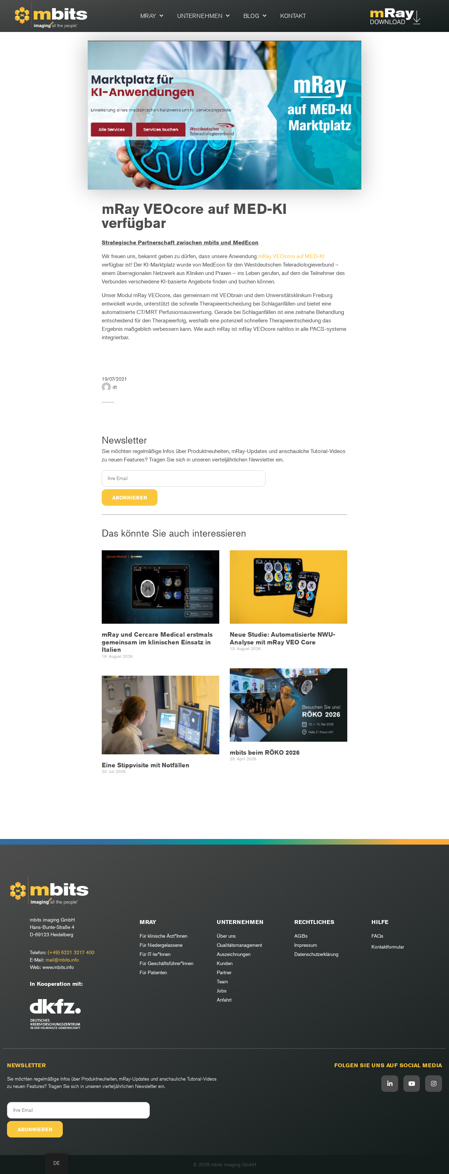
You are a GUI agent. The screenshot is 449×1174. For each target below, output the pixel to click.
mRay (148, 15)
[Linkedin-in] (389, 1083)
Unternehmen (199, 15)
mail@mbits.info (62, 960)
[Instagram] (433, 1083)
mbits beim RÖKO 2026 (265, 752)
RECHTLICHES (314, 922)
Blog (251, 15)
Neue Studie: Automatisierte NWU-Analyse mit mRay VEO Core (282, 638)
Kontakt (293, 15)
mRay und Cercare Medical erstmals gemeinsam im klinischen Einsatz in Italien (157, 641)
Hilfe (379, 922)
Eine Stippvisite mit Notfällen (145, 765)
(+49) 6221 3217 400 (71, 952)
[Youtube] (411, 1083)
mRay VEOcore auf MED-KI (291, 256)
